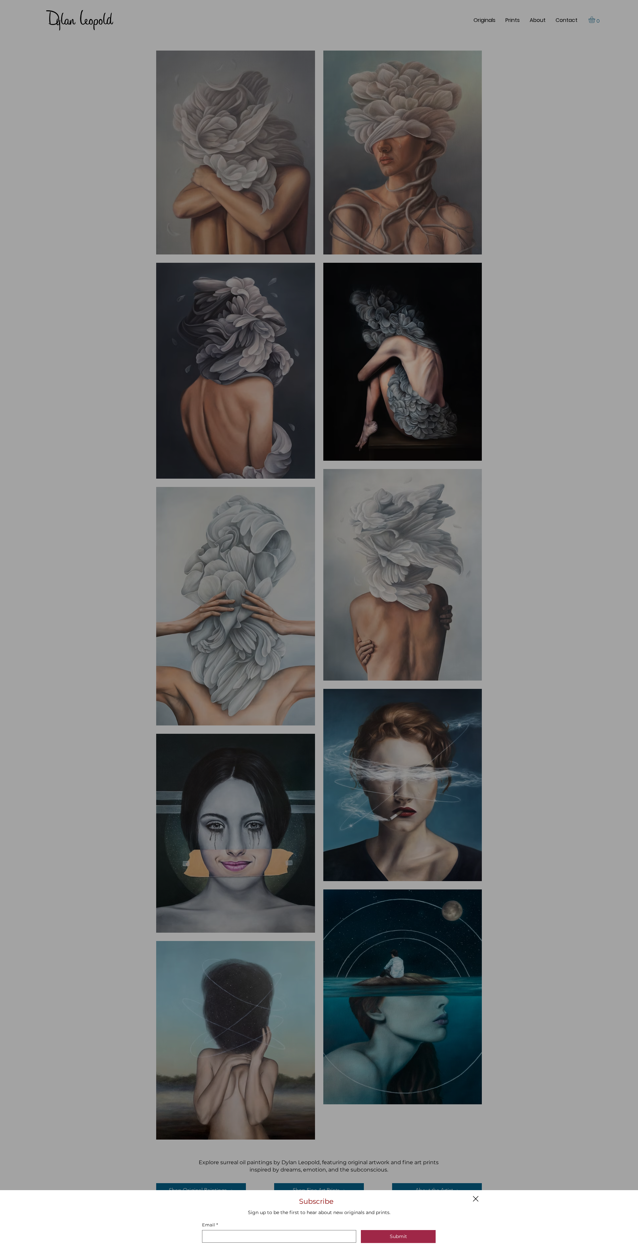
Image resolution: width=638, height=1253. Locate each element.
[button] (475, 1198)
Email (210, 1224)
